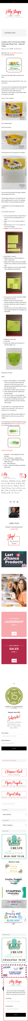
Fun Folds (19, 490)
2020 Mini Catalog (15, 481)
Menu (14, 1)
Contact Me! (14, 529)
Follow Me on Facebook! (9, 760)
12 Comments (18, 49)
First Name (4, 733)
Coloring (8, 488)
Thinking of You (6, 493)
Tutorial (17, 493)
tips (13, 493)
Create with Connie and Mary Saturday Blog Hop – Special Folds (13, 44)
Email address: (5, 740)
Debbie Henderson (17, 423)
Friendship (12, 490)
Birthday (18, 483)
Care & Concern (8, 486)
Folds (6, 490)
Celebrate (16, 486)
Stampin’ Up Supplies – (7, 450)
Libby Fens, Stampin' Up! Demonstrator (14, 14)
